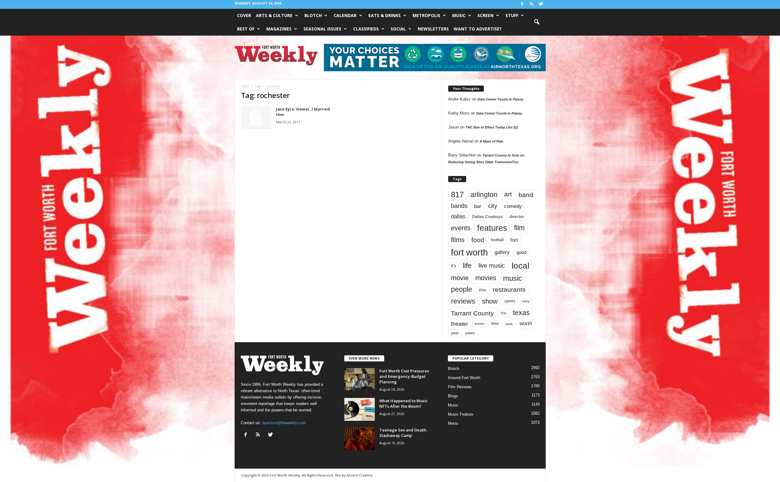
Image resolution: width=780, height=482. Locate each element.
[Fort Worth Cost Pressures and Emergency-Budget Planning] (359, 379)
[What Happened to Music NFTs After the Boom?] (359, 409)
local (520, 265)
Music (459, 15)
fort (514, 240)
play (482, 290)
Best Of (245, 29)
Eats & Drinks (384, 15)
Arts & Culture (274, 15)
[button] (536, 22)
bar (477, 206)
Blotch (313, 15)
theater (459, 324)
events (460, 228)
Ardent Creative (360, 475)
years (470, 333)
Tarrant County (472, 313)
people (461, 289)
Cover (244, 15)
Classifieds (366, 29)
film (519, 228)
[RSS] (531, 4)
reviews (463, 301)
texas (521, 313)
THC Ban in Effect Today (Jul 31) (492, 127)
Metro (453, 423)
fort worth (469, 252)
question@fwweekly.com (284, 422)
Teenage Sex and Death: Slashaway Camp (403, 432)
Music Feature (460, 414)
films (458, 240)
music (512, 278)
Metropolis (426, 15)
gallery (502, 252)
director (516, 216)
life (467, 265)
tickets (479, 323)
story (526, 301)
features (492, 228)
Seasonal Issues (322, 29)
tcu (503, 313)
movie (460, 278)
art (508, 194)
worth (525, 323)
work (509, 324)
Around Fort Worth (464, 377)
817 (457, 194)
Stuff (511, 15)
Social (398, 29)
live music (491, 265)
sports (509, 301)
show (490, 301)
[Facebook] (522, 4)
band (526, 194)
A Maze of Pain (491, 141)
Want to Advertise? (478, 29)
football (497, 239)
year (455, 333)
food (477, 240)
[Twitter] (541, 4)
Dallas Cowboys (487, 216)
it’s (453, 265)
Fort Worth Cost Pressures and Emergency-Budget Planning (404, 376)
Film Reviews (460, 387)
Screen (485, 15)
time (495, 323)
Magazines (279, 29)
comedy (513, 206)
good (521, 252)
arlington (484, 195)
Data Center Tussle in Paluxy (500, 99)
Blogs (453, 396)
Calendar (345, 15)
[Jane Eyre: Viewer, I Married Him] (256, 117)
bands (459, 205)
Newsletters (433, 29)
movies (485, 278)
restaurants (509, 289)
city (492, 205)
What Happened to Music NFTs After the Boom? (403, 403)
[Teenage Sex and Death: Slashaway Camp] (359, 438)
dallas (458, 216)
